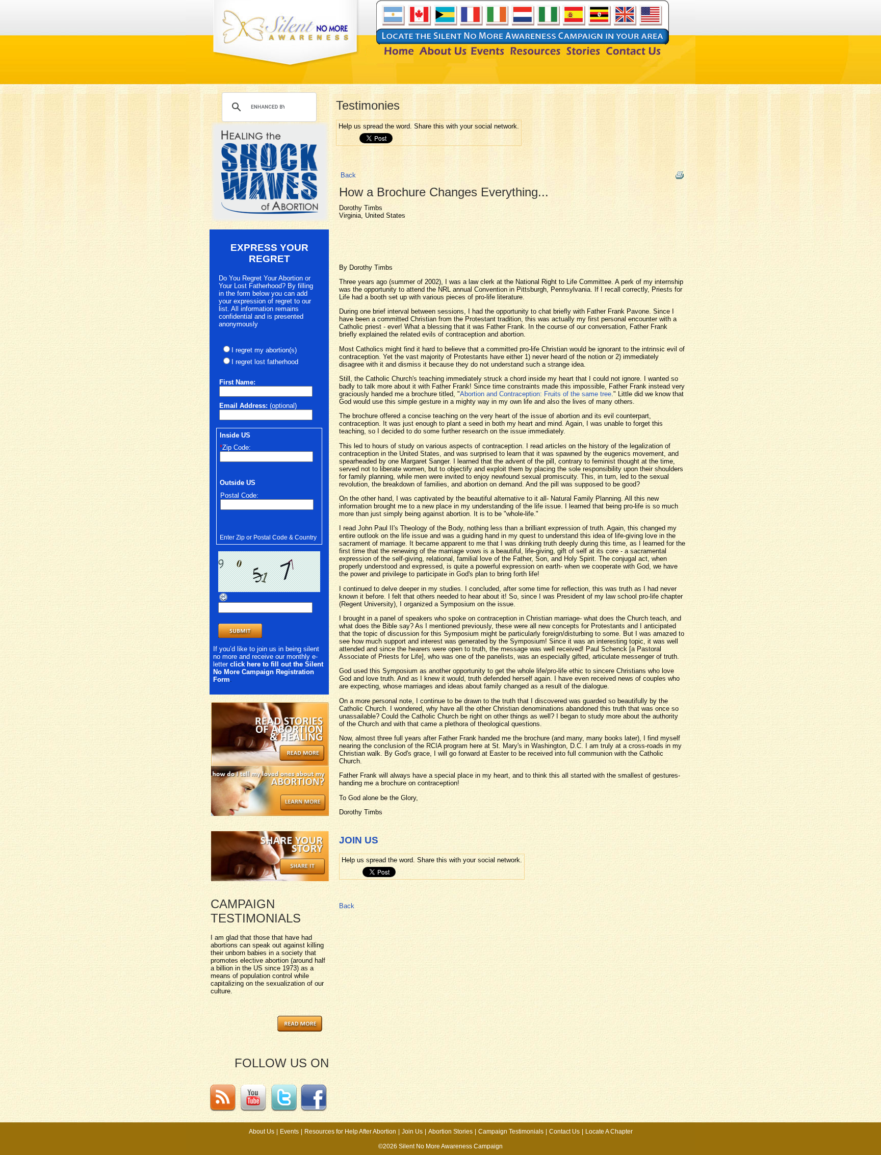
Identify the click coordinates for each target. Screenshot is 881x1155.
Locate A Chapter (609, 1131)
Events (289, 1131)
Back (348, 175)
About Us (261, 1131)
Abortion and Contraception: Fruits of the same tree (535, 394)
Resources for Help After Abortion (350, 1131)
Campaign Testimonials (510, 1131)
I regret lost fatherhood (264, 362)
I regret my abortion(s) (264, 350)
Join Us (412, 1131)
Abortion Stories (450, 1131)
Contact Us (564, 1131)
